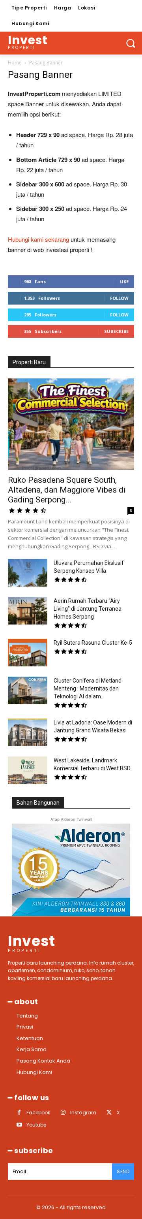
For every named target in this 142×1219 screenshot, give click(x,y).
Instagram (83, 1112)
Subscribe (116, 331)
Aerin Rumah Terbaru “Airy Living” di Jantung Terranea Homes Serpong (87, 609)
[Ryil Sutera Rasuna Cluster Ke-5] (27, 652)
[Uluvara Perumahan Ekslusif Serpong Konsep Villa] (27, 573)
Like (124, 281)
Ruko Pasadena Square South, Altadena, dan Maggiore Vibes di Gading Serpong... (67, 489)
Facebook (38, 1112)
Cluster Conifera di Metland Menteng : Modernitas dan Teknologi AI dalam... (87, 688)
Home (15, 62)
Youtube (36, 1124)
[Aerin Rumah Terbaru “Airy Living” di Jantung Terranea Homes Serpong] (27, 611)
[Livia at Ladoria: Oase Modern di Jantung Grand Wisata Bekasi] (27, 732)
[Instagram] (63, 1112)
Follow (119, 298)
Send (123, 1171)
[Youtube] (19, 1125)
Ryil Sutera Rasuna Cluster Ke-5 (93, 643)
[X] (109, 1112)
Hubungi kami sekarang (38, 239)
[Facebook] (19, 1112)
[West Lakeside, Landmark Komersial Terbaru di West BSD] (27, 770)
